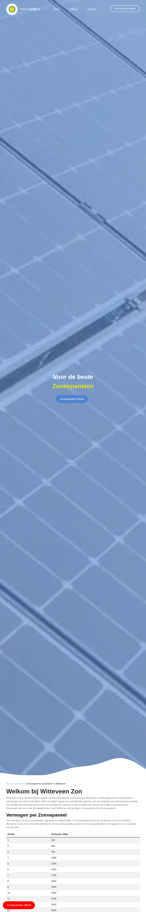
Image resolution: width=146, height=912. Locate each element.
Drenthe (19, 783)
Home (57, 9)
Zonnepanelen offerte (125, 8)
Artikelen (73, 9)
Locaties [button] (92, 9)
